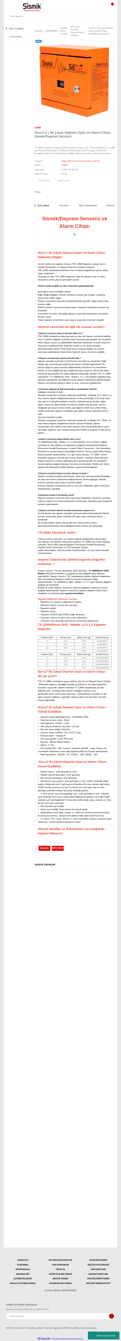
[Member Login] (101, 7)
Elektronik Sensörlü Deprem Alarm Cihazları (81, 161)
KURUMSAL (23, 1264)
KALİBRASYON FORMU (60, 1283)
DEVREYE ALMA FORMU (60, 1273)
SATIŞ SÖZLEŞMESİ (98, 1260)
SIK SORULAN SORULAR (60, 1260)
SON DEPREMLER (60, 1264)
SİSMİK (38, 127)
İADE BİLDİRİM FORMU (98, 1278)
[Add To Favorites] (36, 186)
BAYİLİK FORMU (60, 1278)
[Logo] (32, 7)
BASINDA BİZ (22, 1273)
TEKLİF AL (60, 1269)
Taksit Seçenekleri (88, 205)
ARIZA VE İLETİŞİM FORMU (23, 1283)
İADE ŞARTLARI (98, 1269)
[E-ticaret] (60, 1338)
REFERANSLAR (23, 1269)
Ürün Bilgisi (43, 205)
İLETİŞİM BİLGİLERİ (23, 1278)
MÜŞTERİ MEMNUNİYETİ (98, 1283)
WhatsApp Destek (106, 1335)
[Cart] (112, 7)
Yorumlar (64, 205)
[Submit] (111, 1316)
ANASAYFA (22, 1260)
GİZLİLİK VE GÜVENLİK (98, 1264)
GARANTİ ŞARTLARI (98, 1273)
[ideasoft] (44, 1338)
